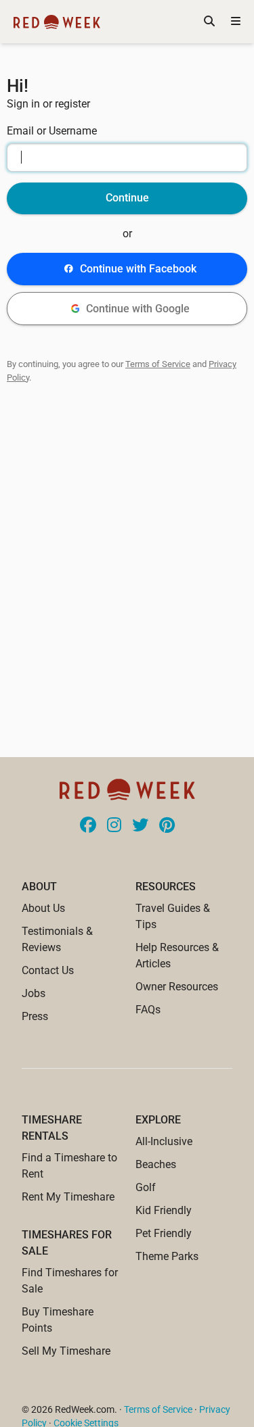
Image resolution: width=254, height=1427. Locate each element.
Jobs (33, 993)
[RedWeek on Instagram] (114, 826)
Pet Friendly (163, 1233)
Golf (145, 1187)
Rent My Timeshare (68, 1196)
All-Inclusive (163, 1141)
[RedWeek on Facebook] (88, 826)
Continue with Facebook (138, 268)
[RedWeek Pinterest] (167, 826)
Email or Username (52, 130)
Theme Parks (166, 1256)
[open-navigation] (235, 22)
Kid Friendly (163, 1210)
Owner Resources (176, 986)
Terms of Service (157, 364)
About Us (43, 908)
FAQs (148, 1009)
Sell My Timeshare (66, 1351)
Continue (127, 197)
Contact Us (48, 970)
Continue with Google (138, 308)
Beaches (155, 1164)
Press (35, 1016)
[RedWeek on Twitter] (140, 826)
